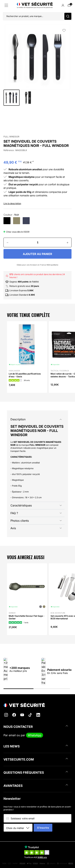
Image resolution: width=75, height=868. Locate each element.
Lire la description (12, 203)
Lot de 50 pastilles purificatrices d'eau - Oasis (25, 375)
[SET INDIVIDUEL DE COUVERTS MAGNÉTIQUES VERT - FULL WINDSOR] (16, 220)
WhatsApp (34, 735)
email (12, 735)
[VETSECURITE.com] (37, 705)
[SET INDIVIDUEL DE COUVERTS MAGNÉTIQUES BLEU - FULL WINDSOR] (26, 220)
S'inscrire (43, 827)
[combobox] (19, 828)
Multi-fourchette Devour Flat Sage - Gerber (26, 617)
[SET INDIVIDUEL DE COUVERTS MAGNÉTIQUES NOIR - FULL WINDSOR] (6, 220)
